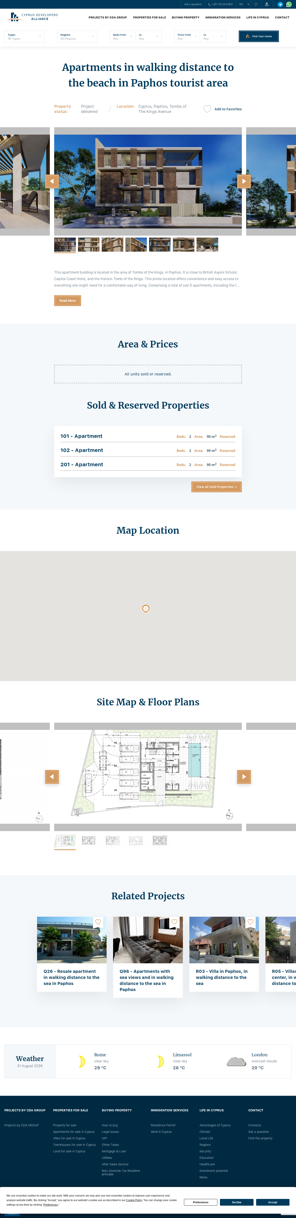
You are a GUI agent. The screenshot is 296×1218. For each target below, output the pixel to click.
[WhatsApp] (289, 4)
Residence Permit (163, 1125)
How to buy (110, 1125)
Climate (205, 1131)
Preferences (200, 1202)
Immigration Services (223, 17)
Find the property (260, 1138)
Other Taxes (110, 1144)
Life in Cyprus (257, 17)
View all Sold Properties (215, 487)
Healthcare (207, 1164)
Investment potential (214, 1170)
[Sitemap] (267, 4)
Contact (282, 17)
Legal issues (110, 1131)
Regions (205, 1144)
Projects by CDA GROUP (108, 17)
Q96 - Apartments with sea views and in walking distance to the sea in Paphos (147, 980)
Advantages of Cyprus (215, 1125)
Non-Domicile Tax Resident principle (121, 1172)
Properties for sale (149, 17)
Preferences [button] (51, 1204)
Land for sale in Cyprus (69, 1151)
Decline (236, 1202)
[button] (52, 181)
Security (205, 1151)
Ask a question (193, 4)
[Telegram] (280, 4)
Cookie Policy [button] (134, 1200)
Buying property (185, 17)
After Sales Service (115, 1164)
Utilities (107, 1157)
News (203, 1177)
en (241, 4)
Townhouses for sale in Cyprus (74, 1144)
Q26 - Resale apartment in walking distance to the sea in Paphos (71, 977)
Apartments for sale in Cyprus (73, 1131)
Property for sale (64, 1125)
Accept (272, 1202)
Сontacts (254, 1125)
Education (207, 1157)
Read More (68, 300)
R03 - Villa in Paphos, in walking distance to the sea (222, 977)
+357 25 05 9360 (222, 4)
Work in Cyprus (161, 1131)
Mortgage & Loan (114, 1151)
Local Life (206, 1138)
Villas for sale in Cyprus (69, 1138)
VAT (104, 1138)
